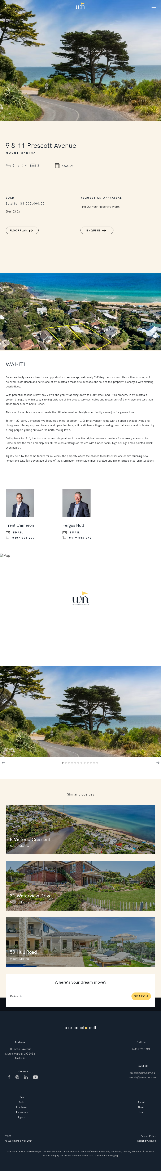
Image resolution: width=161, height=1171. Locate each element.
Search (141, 996)
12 (97, 763)
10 (91, 763)
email (18, 532)
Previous (3, 762)
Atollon (152, 1140)
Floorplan (18, 230)
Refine (14, 996)
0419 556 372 (80, 537)
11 (94, 763)
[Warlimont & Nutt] (80, 7)
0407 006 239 (23, 537)
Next (158, 762)
